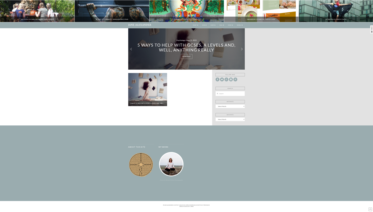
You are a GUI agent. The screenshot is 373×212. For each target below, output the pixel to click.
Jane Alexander (139, 25)
